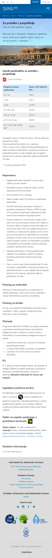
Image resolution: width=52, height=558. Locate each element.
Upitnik (26, 496)
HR (3, 2)
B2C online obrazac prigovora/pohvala (26, 466)
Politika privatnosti (26, 481)
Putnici (35, 2)
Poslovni (46, 2)
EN (8, 2)
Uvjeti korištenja (15, 79)
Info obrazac (26, 478)
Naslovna (6, 16)
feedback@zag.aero (26, 469)
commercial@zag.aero (12, 451)
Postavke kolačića (26, 487)
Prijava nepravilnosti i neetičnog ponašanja (26, 484)
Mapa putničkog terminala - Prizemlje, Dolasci (23, 436)
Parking (21, 16)
